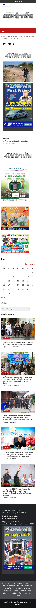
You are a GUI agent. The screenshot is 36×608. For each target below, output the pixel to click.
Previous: (17, 141)
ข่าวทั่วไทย (6, 337)
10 (9, 281)
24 (9, 289)
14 (28, 281)
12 (18, 281)
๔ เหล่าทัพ (28, 586)
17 (9, 285)
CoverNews (24, 602)
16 (4, 285)
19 (18, 285)
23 (4, 289)
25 (13, 289)
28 (28, 289)
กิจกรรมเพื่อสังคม (9, 586)
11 (13, 281)
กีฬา (29, 591)
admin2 (6, 422)
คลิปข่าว (6, 593)
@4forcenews (7, 347)
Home (18, 595)
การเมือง (16, 591)
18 (13, 285)
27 (23, 289)
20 (23, 285)
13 (23, 281)
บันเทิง (21, 593)
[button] (3, 30)
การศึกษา (29, 583)
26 (18, 289)
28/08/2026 (16, 347)
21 (28, 285)
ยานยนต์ (23, 591)
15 (32, 281)
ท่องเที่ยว (20, 586)
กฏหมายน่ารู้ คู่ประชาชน (21, 588)
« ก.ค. (3, 297)
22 (32, 285)
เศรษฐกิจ (8, 588)
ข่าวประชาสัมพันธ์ (17, 583)
